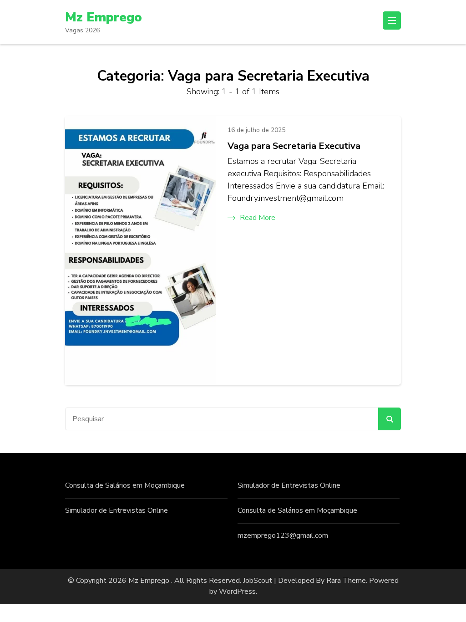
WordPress (237, 591)
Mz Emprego (103, 17)
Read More (257, 218)
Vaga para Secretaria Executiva (294, 146)
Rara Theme (346, 581)
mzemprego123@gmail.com (283, 535)
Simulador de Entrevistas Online (116, 510)
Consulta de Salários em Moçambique (125, 485)
